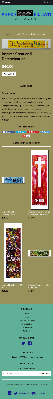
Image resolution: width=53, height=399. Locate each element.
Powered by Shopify (40, 385)
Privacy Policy (26, 324)
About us (26, 317)
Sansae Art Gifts (26, 385)
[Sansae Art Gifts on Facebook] (30, 344)
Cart (49, 2)
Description (26, 86)
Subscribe (45, 373)
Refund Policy (26, 328)
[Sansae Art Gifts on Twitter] (23, 344)
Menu (7, 2)
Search (26, 314)
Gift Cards (26, 331)
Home (8, 34)
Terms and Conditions (26, 321)
